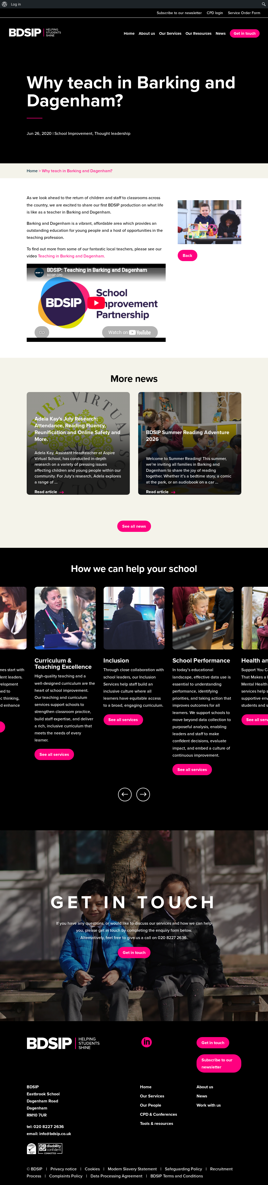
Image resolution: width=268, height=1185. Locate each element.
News (221, 34)
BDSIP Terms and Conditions (176, 1176)
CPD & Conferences (158, 1114)
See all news (134, 526)
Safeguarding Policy (183, 1169)
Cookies (92, 1169)
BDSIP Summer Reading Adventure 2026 (187, 435)
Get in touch (245, 33)
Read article (46, 492)
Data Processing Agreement (116, 1176)
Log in (16, 4)
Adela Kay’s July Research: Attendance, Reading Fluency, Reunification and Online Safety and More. (77, 429)
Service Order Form (244, 13)
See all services (54, 754)
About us (147, 34)
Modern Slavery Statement (132, 1169)
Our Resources (198, 34)
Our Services (170, 34)
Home (129, 34)
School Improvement (73, 133)
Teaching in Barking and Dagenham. (71, 256)
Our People (150, 1105)
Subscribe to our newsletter (179, 13)
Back (187, 255)
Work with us (209, 1105)
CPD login (215, 13)
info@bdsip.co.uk (55, 1134)
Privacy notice (64, 1169)
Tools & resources (156, 1123)
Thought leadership (112, 133)
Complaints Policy (65, 1176)
